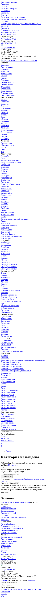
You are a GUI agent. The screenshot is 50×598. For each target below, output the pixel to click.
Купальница (6, 195)
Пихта (3, 147)
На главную (13, 465)
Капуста (4, 280)
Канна (3, 386)
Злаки (3, 552)
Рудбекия (5, 208)
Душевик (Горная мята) (10, 184)
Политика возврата (9, 8)
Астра (3, 158)
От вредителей (7, 343)
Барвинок (5, 104)
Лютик (4, 410)
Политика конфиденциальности (14, 17)
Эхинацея (5, 228)
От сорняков (6, 345)
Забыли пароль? (7, 441)
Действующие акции (9, 530)
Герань (4, 173)
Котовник (5, 191)
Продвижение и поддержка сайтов (15, 502)
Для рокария (6, 238)
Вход (3, 436)
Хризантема (6, 223)
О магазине (5, 11)
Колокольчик (6, 189)
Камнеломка (6, 186)
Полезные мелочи (8, 425)
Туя (2, 152)
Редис (3, 286)
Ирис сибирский (8, 382)
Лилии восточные (8, 397)
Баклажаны (5, 277)
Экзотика (5, 310)
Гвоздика (4, 169)
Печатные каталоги (9, 533)
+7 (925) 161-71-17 (8, 43)
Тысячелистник (7, 215)
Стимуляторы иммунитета (12, 351)
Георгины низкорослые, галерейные (16, 371)
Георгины (5, 358)
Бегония (4, 356)
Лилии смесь (6, 403)
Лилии (4, 388)
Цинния (4, 334)
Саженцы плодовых (9, 541)
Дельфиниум (6, 178)
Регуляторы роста (8, 347)
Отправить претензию (10, 30)
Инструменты (6, 421)
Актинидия (5, 243)
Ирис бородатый (8, 379)
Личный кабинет (8, 524)
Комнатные (5, 323)
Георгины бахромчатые (10, 362)
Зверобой (5, 121)
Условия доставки (8, 509)
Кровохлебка (6, 193)
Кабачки (4, 293)
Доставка (5, 4)
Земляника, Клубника (10, 306)
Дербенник (5, 180)
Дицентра (5, 182)
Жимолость (5, 254)
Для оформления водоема (11, 236)
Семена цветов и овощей (11, 537)
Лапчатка (5, 126)
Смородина (5, 262)
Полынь (4, 204)
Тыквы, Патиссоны (9, 295)
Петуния (4, 332)
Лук (2, 303)
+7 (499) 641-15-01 (8, 32)
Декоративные (7, 539)
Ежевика (4, 249)
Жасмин (4, 119)
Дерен (3, 117)
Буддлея (4, 110)
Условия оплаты (7, 511)
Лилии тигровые (8, 405)
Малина (4, 260)
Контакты (5, 13)
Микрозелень (6, 312)
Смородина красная (9, 267)
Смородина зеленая (9, 264)
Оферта (4, 15)
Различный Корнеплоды (11, 290)
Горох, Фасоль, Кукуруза (11, 301)
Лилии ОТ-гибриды (9, 390)
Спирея (4, 136)
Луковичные (6, 546)
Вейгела (4, 113)
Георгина (5, 330)
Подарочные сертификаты (12, 528)
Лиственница (6, 143)
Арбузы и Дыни (7, 299)
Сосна (3, 149)
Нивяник (4, 202)
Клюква (4, 258)
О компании (6, 507)
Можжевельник (7, 145)
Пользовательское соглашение (13, 19)
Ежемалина (5, 251)
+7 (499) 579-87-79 (8, 39)
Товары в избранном (24, 589)
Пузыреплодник (7, 130)
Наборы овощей (7, 308)
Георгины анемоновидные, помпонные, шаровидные (23, 360)
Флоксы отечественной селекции (15, 219)
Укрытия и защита (8, 429)
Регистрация (6, 438)
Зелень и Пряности (9, 297)
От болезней (6, 340)
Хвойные (5, 548)
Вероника (5, 167)
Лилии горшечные (8, 399)
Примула (4, 206)
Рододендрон (6, 132)
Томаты (4, 273)
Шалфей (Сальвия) (9, 225)
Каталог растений (8, 513)
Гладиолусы (6, 373)
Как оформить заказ (9, 2)
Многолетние (6, 319)
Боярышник (6, 108)
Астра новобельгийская (11, 162)
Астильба (5, 156)
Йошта (4, 256)
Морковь (4, 282)
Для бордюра (6, 230)
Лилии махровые (8, 401)
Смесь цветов (6, 336)
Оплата (4, 6)
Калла (3, 384)
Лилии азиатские (8, 392)
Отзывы (4, 21)
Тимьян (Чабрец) (8, 212)
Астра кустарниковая (10, 160)
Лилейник (5, 197)
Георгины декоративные (11, 364)
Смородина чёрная (9, 269)
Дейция (4, 115)
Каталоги (5, 28)
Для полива (6, 416)
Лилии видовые (7, 395)
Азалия (4, 100)
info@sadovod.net (8, 48)
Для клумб (5, 232)
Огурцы (4, 288)
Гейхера (4, 171)
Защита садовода (8, 418)
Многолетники (7, 543)
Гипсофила (5, 176)
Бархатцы (5, 327)
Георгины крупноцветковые (12, 369)
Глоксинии (5, 375)
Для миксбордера (8, 234)
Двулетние (5, 321)
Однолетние (6, 317)
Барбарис (5, 102)
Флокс (3, 217)
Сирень (4, 134)
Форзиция (5, 139)
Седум (3, 210)
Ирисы (4, 377)
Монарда (4, 199)
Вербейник (5, 165)
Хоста (3, 221)
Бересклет (5, 106)
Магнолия (5, 128)
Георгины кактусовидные (11, 366)
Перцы (4, 275)
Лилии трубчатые (8, 408)
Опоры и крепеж (8, 423)
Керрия (4, 123)
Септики (4, 349)
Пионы (4, 550)
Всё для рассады (7, 414)
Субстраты (5, 427)
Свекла (4, 284)
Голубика (5, 247)
